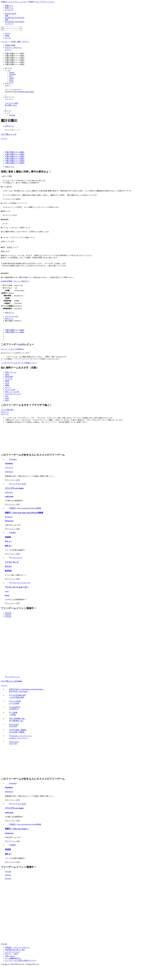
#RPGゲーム (9, 126)
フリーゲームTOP (11, 316)
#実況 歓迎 (9, 376)
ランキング (9, 10)
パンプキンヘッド (9, 134)
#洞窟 (7, 381)
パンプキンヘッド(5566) (11, 681)
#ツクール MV (10, 389)
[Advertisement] (38, 144)
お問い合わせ (10, 956)
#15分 (7, 383)
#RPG (7, 400)
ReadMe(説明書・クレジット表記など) (15, 281)
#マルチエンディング (13, 394)
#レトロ (8, 38)
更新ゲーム (9, 8)
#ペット (8, 387)
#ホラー (8, 33)
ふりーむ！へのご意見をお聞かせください (20, 960)
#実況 (7, 374)
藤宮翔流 (8, 566)
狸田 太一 (8, 541)
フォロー (4, 138)
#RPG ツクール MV (12, 392)
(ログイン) (4, 412)
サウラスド (9, 467)
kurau (7, 591)
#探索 (7, 35)
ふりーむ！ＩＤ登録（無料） (11, 41)
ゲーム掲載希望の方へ (13, 958)
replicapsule (9, 492)
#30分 (7, 398)
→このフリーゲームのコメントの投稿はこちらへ (19, 363)
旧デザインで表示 (11, 954)
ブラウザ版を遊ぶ (7, 410)
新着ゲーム (9, 5)
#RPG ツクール (10, 372)
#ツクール (8, 379)
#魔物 (7, 385)
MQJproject (9, 517)
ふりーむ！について (12, 952)
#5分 (6, 396)
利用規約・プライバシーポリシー (17, 947)
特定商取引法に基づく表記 (15, 950)
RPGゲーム (9, 318)
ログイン (25, 41)
